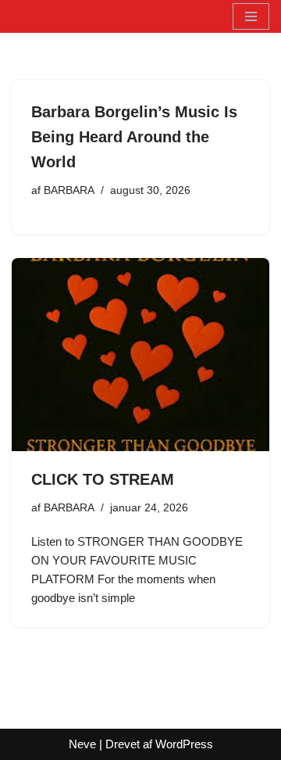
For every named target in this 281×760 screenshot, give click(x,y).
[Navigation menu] (251, 16)
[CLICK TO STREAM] (140, 355)
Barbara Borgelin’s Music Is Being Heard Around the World (134, 136)
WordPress (184, 744)
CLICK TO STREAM (102, 479)
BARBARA (69, 190)
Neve (82, 744)
